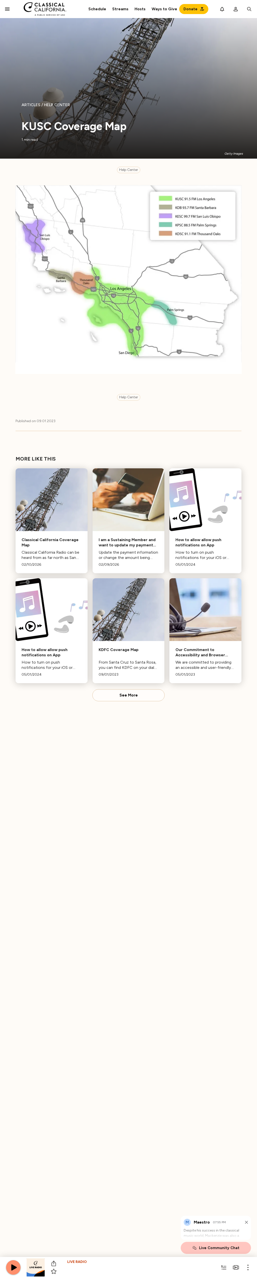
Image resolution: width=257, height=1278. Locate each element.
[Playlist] (224, 1267)
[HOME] (45, 9)
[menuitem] (120, 9)
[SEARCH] (249, 9)
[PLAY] (13, 1267)
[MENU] (7, 9)
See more (128, 695)
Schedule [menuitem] (97, 9)
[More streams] (236, 1267)
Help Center (128, 170)
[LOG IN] (235, 9)
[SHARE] (54, 1263)
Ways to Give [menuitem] (164, 9)
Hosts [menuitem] (140, 9)
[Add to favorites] (54, 1271)
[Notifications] (222, 9)
